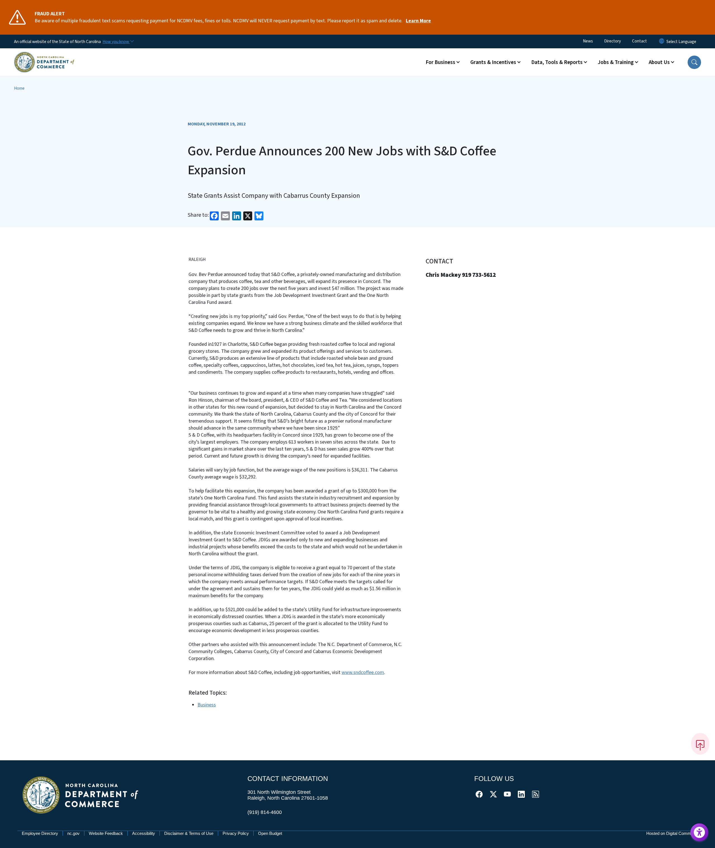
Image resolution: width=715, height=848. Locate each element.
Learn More (418, 20)
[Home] (44, 55)
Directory (612, 41)
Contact (639, 41)
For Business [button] (440, 62)
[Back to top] (700, 744)
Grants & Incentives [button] (493, 62)
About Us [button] (659, 62)
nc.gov (73, 833)
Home (19, 88)
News (588, 41)
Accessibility (143, 833)
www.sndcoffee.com (363, 672)
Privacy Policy (236, 833)
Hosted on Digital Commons (672, 833)
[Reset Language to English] (661, 41)
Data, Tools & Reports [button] (557, 62)
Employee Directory (40, 833)
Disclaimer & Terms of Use (188, 833)
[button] (694, 62)
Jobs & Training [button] (616, 62)
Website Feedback (106, 833)
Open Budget (270, 833)
